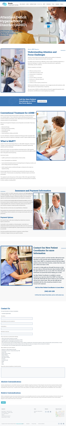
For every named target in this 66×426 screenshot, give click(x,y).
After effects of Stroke (6, 357)
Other (3, 364)
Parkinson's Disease (5, 356)
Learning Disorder (5, 360)
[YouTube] (50, 412)
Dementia (3, 358)
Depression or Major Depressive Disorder (9, 349)
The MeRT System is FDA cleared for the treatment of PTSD (12, 339)
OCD (2, 362)
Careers (23, 423)
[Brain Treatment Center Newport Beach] (10, 4)
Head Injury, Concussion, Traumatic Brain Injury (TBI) (11, 350)
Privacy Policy (34, 423)
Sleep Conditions (5, 354)
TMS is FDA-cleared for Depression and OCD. (9, 338)
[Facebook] (46, 412)
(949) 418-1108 (49, 291)
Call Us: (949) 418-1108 (61, 0)
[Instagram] (48, 412)
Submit (3, 402)
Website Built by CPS (19, 423)
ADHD (3, 361)
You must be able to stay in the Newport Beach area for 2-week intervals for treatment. (17, 345)
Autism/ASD (4, 352)
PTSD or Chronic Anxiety (6, 353)
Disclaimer (28, 423)
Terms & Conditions (41, 423)
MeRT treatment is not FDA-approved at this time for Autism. (12, 341)
